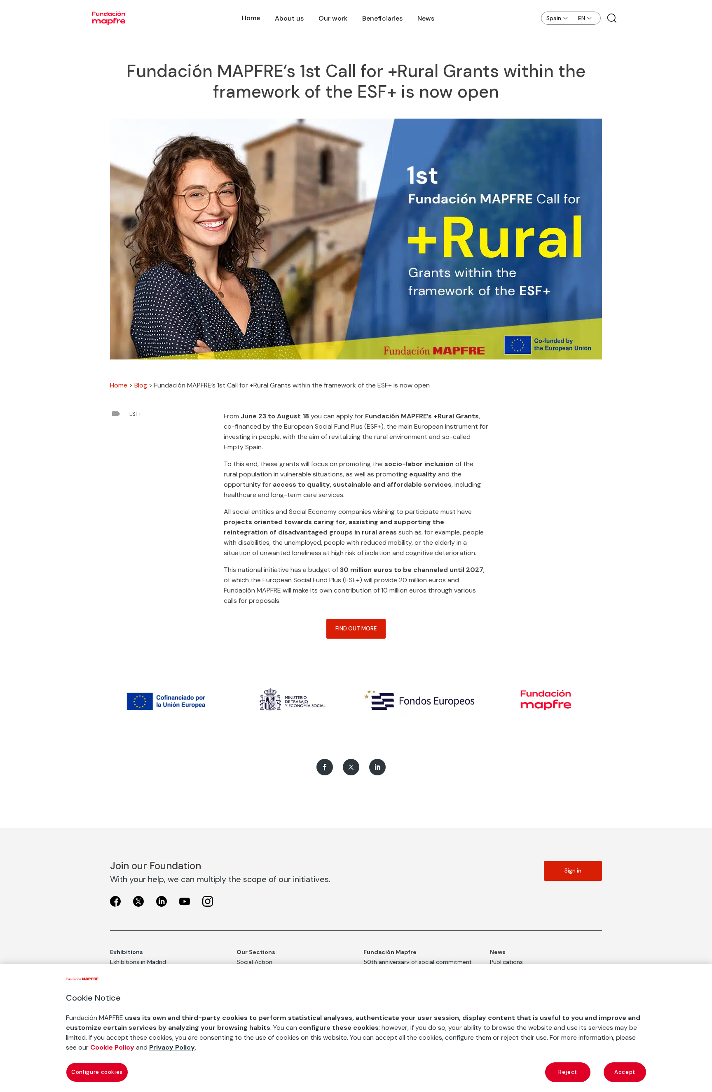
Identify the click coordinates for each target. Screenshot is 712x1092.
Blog (140, 385)
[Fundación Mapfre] (108, 18)
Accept (624, 1072)
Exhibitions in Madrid (138, 962)
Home (251, 18)
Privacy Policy (172, 1047)
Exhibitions (126, 952)
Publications (506, 962)
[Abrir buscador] (612, 18)
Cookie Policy (112, 1047)
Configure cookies (97, 1072)
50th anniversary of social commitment (417, 962)
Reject (567, 1072)
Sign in (572, 870)
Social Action (254, 962)
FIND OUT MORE (356, 628)
